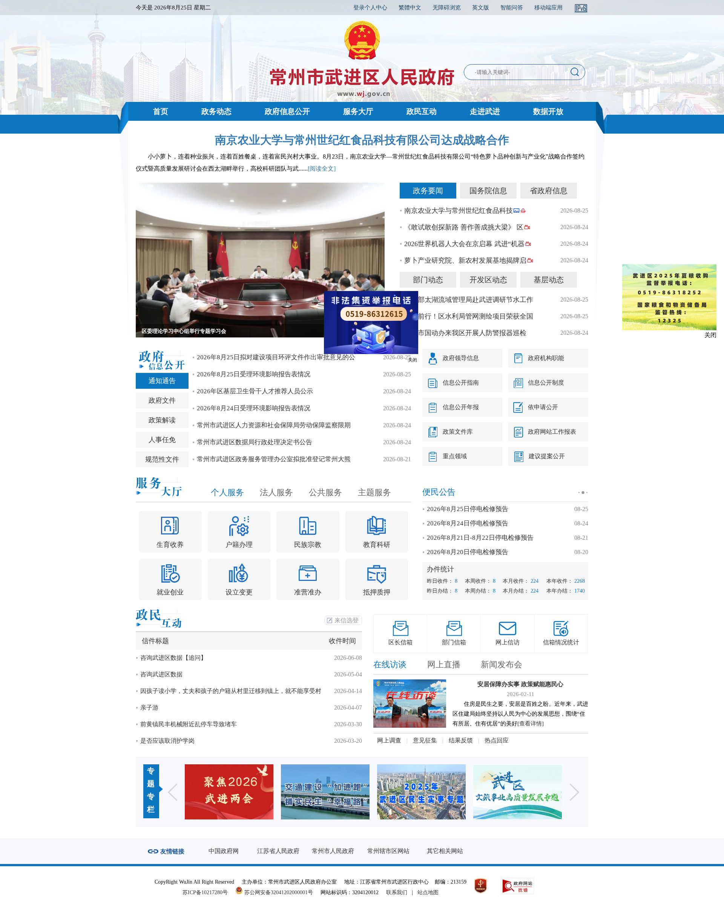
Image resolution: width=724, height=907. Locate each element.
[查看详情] (530, 724)
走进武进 (485, 111)
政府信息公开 (287, 111)
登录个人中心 (370, 8)
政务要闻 (428, 190)
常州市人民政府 (333, 851)
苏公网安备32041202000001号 (278, 892)
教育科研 (376, 544)
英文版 (480, 8)
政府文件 (162, 400)
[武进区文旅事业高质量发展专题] (435, 791)
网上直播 (443, 664)
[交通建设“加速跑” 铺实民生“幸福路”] (242, 791)
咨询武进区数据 (161, 674)
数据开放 (548, 111)
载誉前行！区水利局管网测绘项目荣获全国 (468, 316)
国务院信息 (488, 190)
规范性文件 (162, 459)
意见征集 (425, 740)
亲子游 (149, 707)
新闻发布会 (501, 664)
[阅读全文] (322, 168)
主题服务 (374, 492)
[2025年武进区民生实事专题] (338, 791)
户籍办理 (239, 544)
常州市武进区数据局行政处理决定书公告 (254, 442)
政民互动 (421, 111)
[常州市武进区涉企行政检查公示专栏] (531, 791)
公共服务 (325, 492)
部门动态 (428, 280)
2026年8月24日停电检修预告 (467, 523)
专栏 (151, 802)
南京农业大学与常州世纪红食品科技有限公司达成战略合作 (362, 140)
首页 (160, 111)
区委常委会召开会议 (165, 331)
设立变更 (239, 592)
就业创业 (170, 592)
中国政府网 (224, 851)
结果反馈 (461, 740)
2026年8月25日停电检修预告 (467, 509)
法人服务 (276, 492)
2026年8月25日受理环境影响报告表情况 (253, 374)
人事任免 (162, 439)
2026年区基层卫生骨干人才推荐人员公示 (255, 391)
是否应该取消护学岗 (167, 741)
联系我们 (396, 892)
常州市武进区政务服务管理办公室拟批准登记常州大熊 (274, 459)
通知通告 (162, 381)
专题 (151, 777)
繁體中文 (410, 8)
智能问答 (511, 8)
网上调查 (389, 740)
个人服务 (227, 492)
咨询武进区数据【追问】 (173, 657)
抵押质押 (376, 592)
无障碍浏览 (447, 8)
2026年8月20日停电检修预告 (467, 552)
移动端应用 (548, 8)
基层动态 (549, 280)
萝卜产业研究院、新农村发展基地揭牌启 (465, 260)
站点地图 (428, 892)
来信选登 (346, 620)
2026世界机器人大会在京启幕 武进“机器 (464, 244)
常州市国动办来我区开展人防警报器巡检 (465, 333)
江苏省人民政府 (278, 851)
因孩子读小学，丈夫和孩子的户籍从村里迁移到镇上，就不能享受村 (230, 691)
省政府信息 (549, 190)
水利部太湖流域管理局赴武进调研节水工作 (468, 299)
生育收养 (170, 544)
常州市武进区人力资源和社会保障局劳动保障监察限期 (274, 425)
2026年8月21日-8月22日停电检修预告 (480, 537)
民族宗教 (307, 544)
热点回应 (497, 740)
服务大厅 (358, 111)
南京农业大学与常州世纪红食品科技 (458, 210)
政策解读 (162, 420)
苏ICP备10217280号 (208, 892)
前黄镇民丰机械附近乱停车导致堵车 (188, 724)
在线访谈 (389, 664)
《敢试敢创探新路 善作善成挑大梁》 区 (463, 227)
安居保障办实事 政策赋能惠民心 (520, 684)
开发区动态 (488, 280)
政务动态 (216, 111)
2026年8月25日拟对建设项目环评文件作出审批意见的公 (276, 357)
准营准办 (307, 592)
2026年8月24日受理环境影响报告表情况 (253, 408)
